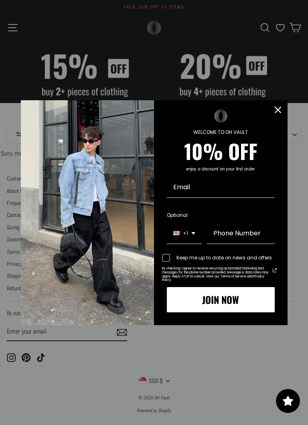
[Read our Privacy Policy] (275, 270)
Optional (177, 215)
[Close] (278, 109)
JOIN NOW (220, 299)
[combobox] (184, 233)
